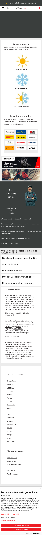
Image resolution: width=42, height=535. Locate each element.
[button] (8, 8)
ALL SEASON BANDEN (21, 106)
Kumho (9, 395)
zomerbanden (18, 329)
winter (18, 327)
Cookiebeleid (5, 514)
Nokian (9, 428)
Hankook (10, 391)
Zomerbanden (12, 458)
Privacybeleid (15, 514)
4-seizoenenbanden (14, 465)
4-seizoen (8, 327)
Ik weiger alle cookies (21, 529)
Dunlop (9, 401)
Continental (11, 405)
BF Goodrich (11, 424)
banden (14, 295)
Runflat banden (12, 474)
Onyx (9, 438)
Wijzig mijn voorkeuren (8, 520)
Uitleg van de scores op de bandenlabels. (15, 239)
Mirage (9, 435)
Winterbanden (12, 461)
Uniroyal (10, 421)
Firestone (10, 418)
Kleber (9, 408)
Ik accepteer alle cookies (21, 525)
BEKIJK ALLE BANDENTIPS (10, 244)
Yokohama (11, 441)
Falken (9, 398)
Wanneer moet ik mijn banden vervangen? (16, 219)
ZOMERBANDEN (21, 70)
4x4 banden (11, 470)
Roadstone (11, 431)
